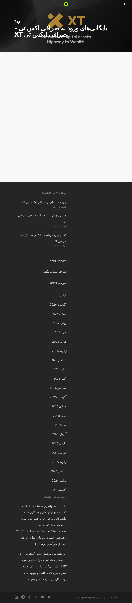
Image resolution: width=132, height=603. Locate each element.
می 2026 (61, 332)
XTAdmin (109, 247)
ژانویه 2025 (59, 462)
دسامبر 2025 (58, 360)
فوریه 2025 (59, 452)
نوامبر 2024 (59, 480)
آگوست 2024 (58, 489)
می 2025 (61, 425)
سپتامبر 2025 (58, 388)
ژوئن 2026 (60, 323)
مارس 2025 (59, 443)
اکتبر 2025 (60, 378)
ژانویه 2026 (59, 351)
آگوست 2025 (58, 397)
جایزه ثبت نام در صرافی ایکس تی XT (44, 202)
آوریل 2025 (59, 434)
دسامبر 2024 (58, 471)
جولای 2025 (59, 406)
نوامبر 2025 (59, 369)
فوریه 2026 (59, 341)
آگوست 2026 (58, 304)
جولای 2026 (59, 313)
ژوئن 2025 (60, 415)
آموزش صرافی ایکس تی (100, 153)
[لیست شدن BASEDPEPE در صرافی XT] (94, 200)
